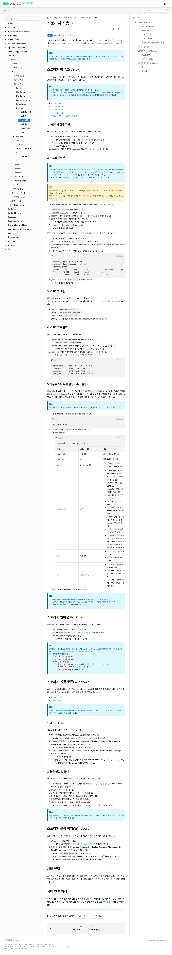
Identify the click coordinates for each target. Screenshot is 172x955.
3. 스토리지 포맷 (57, 110)
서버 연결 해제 (108, 902)
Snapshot (20, 136)
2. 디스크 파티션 (57, 107)
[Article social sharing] (113, 29)
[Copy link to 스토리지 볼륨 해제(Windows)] (95, 829)
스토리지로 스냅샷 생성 (26, 128)
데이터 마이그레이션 (19, 193)
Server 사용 (18, 84)
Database (12, 217)
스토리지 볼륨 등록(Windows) (147, 51)
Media (10, 233)
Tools (10, 249)
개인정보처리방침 (163, 940)
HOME (10, 23)
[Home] (18, 3)
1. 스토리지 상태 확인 (58, 103)
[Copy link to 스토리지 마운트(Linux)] (85, 70)
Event (18, 161)
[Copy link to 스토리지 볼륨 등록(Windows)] (95, 682)
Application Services (17, 44)
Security (11, 241)
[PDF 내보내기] (118, 29)
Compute (12, 56)
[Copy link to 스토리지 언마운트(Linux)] (88, 617)
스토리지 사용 (23, 120)
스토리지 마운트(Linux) (144, 23)
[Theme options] (165, 4)
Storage (19, 108)
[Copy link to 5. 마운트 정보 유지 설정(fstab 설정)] (92, 384)
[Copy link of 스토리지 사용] (72, 23)
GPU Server (21, 96)
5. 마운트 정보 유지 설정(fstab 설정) (64, 116)
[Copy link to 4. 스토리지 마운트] (72, 328)
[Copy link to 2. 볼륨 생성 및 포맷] (73, 772)
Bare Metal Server (23, 100)
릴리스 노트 (11, 27)
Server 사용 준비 (20, 76)
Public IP (19, 140)
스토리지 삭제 (22, 132)
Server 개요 (16, 64)
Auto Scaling (15, 201)
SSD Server (20, 92)
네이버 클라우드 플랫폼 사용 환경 (19, 31)
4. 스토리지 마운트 (57, 113)
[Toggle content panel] (129, 20)
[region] (88, 265)
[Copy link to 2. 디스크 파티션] (69, 158)
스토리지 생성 (22, 116)
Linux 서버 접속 (86, 140)
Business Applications (17, 52)
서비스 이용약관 (152, 940)
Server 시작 (18, 80)
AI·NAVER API (13, 40)
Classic (15, 185)
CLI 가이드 (18, 11)
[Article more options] (123, 29)
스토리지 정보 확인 (24, 112)
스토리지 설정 (22, 124)
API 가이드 (7, 11)
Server (12, 60)
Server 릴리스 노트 (18, 197)
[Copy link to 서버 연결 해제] (71, 892)
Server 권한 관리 (20, 169)
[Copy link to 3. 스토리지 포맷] (69, 292)
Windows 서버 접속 (88, 738)
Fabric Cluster (21, 157)
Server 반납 (18, 173)
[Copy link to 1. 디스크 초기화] (68, 723)
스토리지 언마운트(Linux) (146, 47)
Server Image (21, 104)
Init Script (20, 144)
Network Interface (23, 148)
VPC (13, 72)
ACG (17, 152)
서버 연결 (76, 59)
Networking (13, 237)
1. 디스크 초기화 (56, 697)
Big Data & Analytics (16, 48)
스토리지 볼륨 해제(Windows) (147, 63)
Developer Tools (15, 221)
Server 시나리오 (17, 68)
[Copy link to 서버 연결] (64, 869)
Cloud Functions (17, 205)
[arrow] (135, 22)
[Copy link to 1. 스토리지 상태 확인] (74, 125)
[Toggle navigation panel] (43, 21)
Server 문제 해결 (20, 181)
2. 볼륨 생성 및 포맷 (58, 701)
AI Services (12, 36)
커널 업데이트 (18, 177)
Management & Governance (20, 229)
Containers (13, 209)
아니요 (99, 916)
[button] (156, 11)
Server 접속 (18, 165)
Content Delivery (15, 213)
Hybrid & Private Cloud (17, 225)
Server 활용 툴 (17, 189)
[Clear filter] (38, 19)
